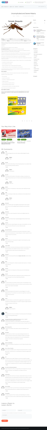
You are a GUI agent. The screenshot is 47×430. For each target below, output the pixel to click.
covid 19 (35, 57)
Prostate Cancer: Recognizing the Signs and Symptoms (41, 30)
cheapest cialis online (21, 255)
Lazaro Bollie (6, 405)
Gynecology (35, 60)
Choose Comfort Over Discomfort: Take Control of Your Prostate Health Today (41, 37)
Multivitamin (3, 139)
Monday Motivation (21, 142)
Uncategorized (9, 139)
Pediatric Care (36, 65)
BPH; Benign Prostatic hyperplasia (40, 43)
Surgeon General (36, 68)
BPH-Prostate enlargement (38, 54)
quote (19, 139)
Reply (7, 154)
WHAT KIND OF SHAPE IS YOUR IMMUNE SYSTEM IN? (7, 143)
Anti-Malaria (35, 52)
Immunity (35, 62)
